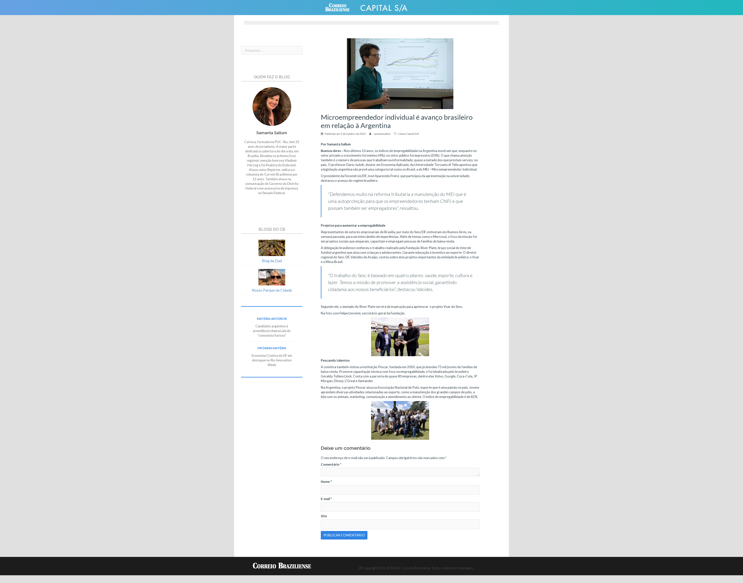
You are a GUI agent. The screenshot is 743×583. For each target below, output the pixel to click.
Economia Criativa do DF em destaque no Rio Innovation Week (272, 360)
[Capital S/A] (387, 7)
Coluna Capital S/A (408, 133)
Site (324, 516)
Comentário (331, 464)
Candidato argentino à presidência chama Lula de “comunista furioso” (271, 330)
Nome (326, 482)
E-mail (326, 499)
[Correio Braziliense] (340, 7)
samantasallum (382, 133)
